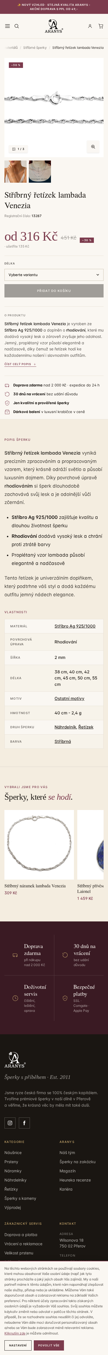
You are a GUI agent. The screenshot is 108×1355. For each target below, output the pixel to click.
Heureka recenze (75, 1180)
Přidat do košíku (54, 291)
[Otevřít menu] (7, 26)
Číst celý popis (17, 364)
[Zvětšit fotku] (93, 147)
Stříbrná (63, 741)
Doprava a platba (20, 1234)
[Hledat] (16, 26)
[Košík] (101, 26)
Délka (9, 263)
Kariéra (66, 1189)
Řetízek (85, 727)
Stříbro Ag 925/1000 (75, 626)
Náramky (13, 1170)
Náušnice (13, 1152)
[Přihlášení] (90, 26)
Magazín (68, 1170)
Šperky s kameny (20, 1198)
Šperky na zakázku (78, 1161)
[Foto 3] (40, 172)
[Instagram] (10, 1123)
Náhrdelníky (15, 1180)
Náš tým (67, 1152)
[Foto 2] (15, 172)
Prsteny (11, 1161)
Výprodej (12, 1207)
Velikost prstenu (18, 1252)
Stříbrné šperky (35, 47)
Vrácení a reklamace (23, 1243)
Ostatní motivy (69, 698)
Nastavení (18, 1345)
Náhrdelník (65, 727)
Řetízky (11, 1189)
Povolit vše (49, 1345)
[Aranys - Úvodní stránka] (54, 26)
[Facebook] (24, 1123)
